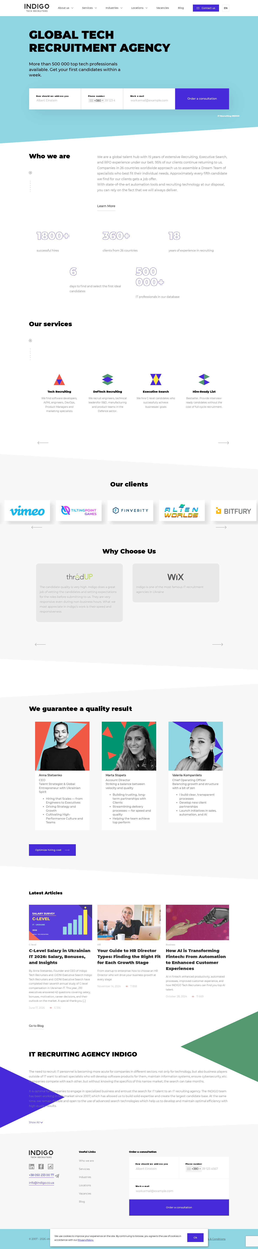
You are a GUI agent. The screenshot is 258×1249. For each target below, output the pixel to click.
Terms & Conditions (214, 1239)
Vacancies (162, 7)
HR (99, 944)
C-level (32, 944)
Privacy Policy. (86, 1239)
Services (87, 7)
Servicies (84, 1169)
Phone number (96, 96)
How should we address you (52, 96)
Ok (195, 1237)
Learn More (106, 206)
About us (63, 7)
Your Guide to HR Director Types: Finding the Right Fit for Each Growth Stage (129, 956)
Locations (137, 7)
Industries (112, 7)
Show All (34, 1122)
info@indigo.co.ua (41, 1182)
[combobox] (96, 101)
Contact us (208, 8)
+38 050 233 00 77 (41, 1175)
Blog (181, 7)
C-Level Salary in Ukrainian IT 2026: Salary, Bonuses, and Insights (59, 956)
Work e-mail (137, 96)
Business (170, 944)
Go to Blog (36, 1026)
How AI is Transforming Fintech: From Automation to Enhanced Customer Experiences (196, 959)
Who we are (86, 1160)
